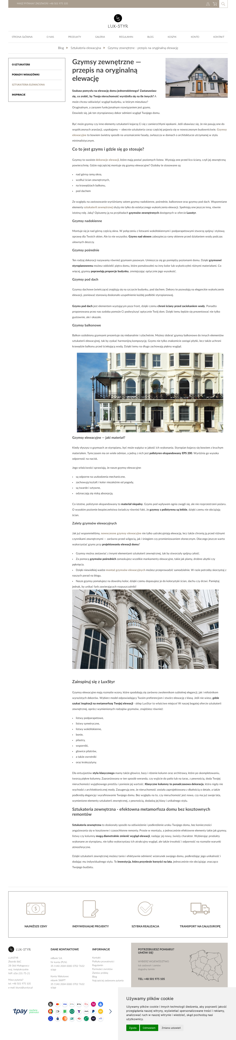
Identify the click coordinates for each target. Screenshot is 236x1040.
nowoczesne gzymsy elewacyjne (121, 533)
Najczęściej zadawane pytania (108, 980)
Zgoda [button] (132, 1027)
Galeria (100, 37)
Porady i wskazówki (25, 75)
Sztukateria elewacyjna (28, 85)
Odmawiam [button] (149, 1027)
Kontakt (218, 37)
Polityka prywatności (103, 961)
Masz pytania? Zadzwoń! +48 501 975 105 (42, 3)
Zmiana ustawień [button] (171, 1027)
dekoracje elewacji (107, 160)
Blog (150, 37)
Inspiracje (18, 95)
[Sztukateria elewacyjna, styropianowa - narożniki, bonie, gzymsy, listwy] (118, 27)
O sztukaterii (21, 65)
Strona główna (22, 37)
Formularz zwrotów (102, 969)
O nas (50, 37)
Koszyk (172, 37)
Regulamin (126, 37)
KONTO (195, 37)
